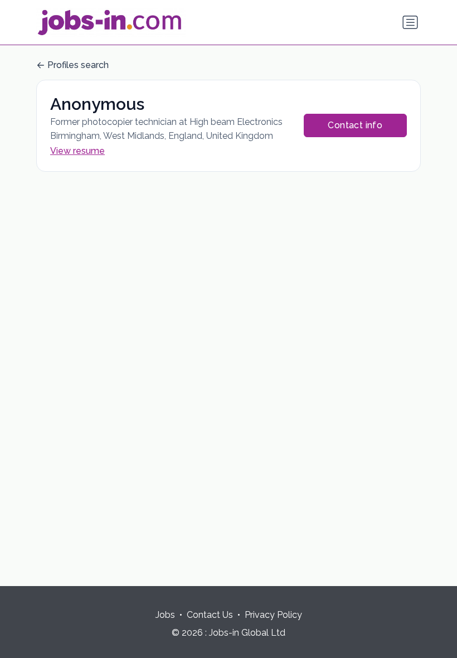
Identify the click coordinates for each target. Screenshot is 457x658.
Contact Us (210, 614)
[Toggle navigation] (410, 22)
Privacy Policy (273, 614)
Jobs (165, 614)
